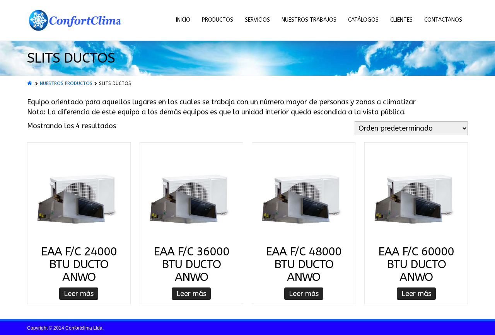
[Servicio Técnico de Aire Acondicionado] (75, 20)
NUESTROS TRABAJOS (309, 20)
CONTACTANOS (443, 20)
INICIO (183, 20)
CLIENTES (401, 20)
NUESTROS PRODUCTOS (66, 83)
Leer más (79, 293)
